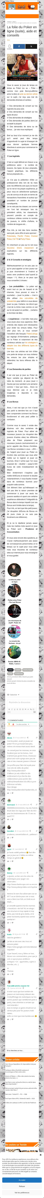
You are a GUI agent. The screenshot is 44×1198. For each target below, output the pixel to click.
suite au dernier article (28, 94)
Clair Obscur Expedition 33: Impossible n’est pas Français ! (20, 1065)
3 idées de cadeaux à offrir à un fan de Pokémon (20, 1103)
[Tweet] (31, 46)
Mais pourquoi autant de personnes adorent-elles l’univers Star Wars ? (21, 1089)
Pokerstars (11, 236)
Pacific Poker (23, 236)
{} (33, 709)
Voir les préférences (22, 1193)
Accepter (22, 1180)
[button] (40, 1155)
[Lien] (30, 709)
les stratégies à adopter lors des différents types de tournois (22, 345)
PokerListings (32, 333)
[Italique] (11, 709)
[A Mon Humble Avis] (22, 7)
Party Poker (25, 239)
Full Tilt (15, 239)
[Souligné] (14, 709)
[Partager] (19, 46)
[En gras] (9, 709)
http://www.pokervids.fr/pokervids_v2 (22, 790)
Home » (9, 21)
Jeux (8, 40)
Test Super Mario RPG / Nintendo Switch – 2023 (20, 1098)
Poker (10, 674)
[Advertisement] (23, 1123)
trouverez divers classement (20, 247)
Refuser (22, 1186)
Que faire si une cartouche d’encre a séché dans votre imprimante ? (20, 1083)
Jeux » (14, 21)
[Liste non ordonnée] (22, 709)
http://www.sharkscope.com (18, 884)
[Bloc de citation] (25, 709)
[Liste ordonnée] (20, 709)
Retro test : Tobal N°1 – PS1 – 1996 (16, 1094)
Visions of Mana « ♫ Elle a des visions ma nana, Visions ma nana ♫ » (20, 1077)
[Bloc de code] (28, 709)
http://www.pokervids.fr (16, 770)
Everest (17, 670)
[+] (9, 712)
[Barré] (17, 709)
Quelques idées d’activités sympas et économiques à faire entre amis (17, 1071)
